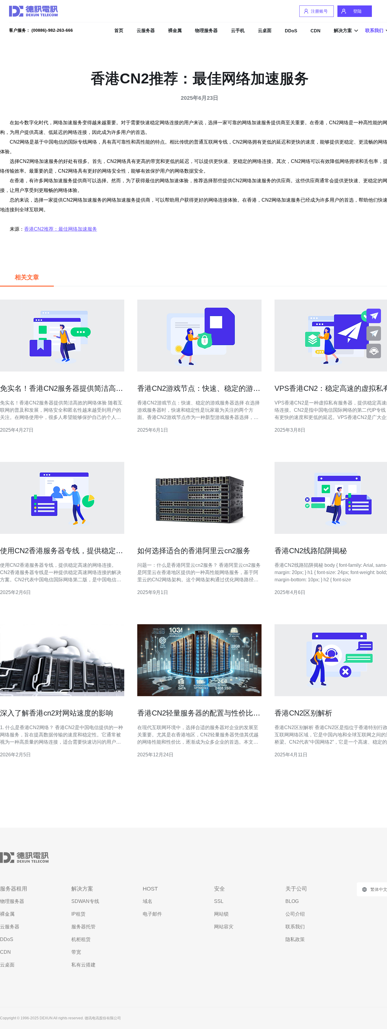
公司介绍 (295, 914)
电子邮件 (152, 914)
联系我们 (295, 926)
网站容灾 (223, 926)
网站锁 (221, 914)
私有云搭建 (83, 964)
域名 (147, 901)
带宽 (76, 952)
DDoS (291, 30)
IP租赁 (78, 914)
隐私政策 (295, 939)
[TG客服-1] (373, 316)
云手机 (238, 30)
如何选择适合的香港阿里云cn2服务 (193, 551)
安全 (219, 889)
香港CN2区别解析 (303, 713)
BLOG (292, 901)
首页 (118, 30)
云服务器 (146, 30)
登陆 (357, 11)
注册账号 (319, 11)
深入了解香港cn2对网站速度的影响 (56, 713)
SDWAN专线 (85, 901)
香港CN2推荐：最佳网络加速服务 (60, 229)
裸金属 (175, 30)
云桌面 (265, 30)
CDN (315, 30)
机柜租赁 (81, 939)
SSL (218, 901)
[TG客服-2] (373, 333)
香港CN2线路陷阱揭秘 (311, 551)
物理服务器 (206, 30)
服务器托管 (83, 926)
